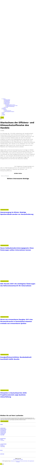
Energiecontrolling (3, 432)
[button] (0, 118)
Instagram (18, 459)
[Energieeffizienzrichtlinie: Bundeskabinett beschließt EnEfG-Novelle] (14, 353)
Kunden (1, 439)
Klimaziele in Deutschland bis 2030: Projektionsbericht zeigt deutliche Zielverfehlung (13, 395)
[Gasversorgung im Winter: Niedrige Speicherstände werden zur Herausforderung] (14, 208)
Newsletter (18, 461)
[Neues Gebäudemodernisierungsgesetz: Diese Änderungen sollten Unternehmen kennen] (14, 244)
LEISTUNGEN (2, 428)
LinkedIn (21, 459)
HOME (1, 424)
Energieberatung (2, 433)
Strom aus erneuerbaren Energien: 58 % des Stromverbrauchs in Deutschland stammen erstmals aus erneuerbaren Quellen (16, 321)
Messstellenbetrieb (3, 430)
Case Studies (2, 440)
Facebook (14, 459)
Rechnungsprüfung (3, 429)
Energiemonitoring (3, 431)
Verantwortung (2, 446)
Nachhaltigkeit (2, 434)
